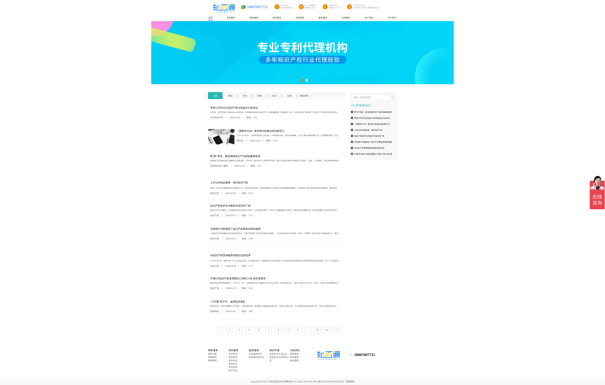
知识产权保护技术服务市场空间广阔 (369, 136)
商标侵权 (294, 354)
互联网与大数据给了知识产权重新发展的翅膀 (373, 142)
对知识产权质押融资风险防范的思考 (369, 148)
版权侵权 (294, 360)
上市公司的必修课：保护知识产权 (368, 130)
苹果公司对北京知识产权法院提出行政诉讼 (372, 118)
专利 (245, 96)
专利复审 (232, 357)
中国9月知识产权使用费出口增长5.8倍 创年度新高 (374, 154)
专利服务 (233, 350)
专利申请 (232, 354)
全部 (215, 96)
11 (317, 330)
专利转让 (232, 364)
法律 (289, 96)
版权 (259, 96)
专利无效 (232, 360)
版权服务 (254, 350)
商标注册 (212, 354)
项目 (274, 96)
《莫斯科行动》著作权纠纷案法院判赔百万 (372, 124)
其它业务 (232, 370)
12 (327, 330)
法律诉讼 (295, 350)
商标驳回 (212, 357)
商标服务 (213, 350)
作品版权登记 (255, 354)
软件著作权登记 (256, 357)
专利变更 (232, 367)
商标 (230, 96)
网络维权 (304, 96)
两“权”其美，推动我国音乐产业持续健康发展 (373, 112)
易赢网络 (350, 381)
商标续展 (212, 360)
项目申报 (274, 350)
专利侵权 (294, 357)
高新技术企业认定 (278, 354)
